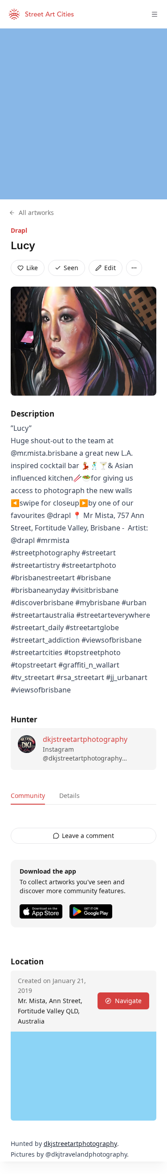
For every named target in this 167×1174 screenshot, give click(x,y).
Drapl (19, 230)
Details (69, 795)
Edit (110, 267)
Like (32, 267)
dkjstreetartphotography (85, 739)
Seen (71, 267)
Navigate (128, 1000)
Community (28, 795)
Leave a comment (88, 835)
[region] (83, 113)
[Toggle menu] (154, 14)
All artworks (36, 212)
